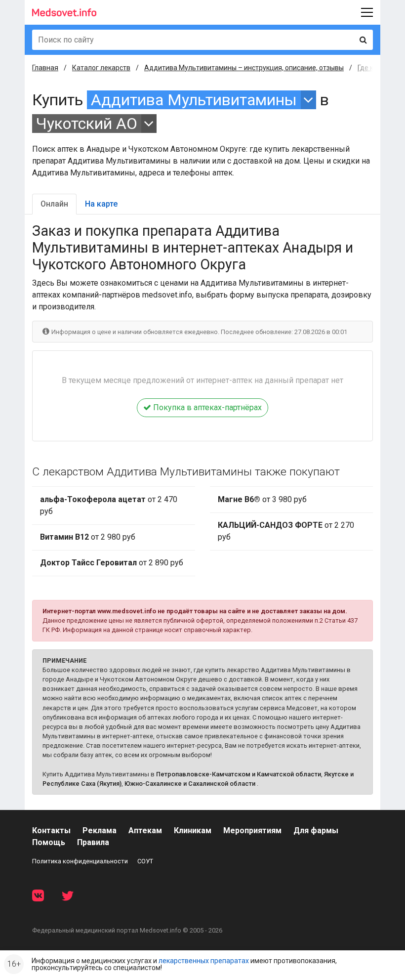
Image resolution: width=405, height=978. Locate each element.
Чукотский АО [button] (86, 123)
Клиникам (192, 830)
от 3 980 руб (262, 499)
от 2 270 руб (286, 531)
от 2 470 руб (108, 505)
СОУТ (145, 861)
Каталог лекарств (101, 68)
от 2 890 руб (111, 562)
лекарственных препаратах (204, 961)
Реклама (99, 830)
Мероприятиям (252, 830)
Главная (45, 68)
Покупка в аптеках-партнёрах (206, 407)
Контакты (51, 830)
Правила (93, 842)
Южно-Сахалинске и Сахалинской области (189, 783)
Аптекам (145, 830)
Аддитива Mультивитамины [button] (194, 99)
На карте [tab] (101, 204)
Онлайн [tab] (54, 204)
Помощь (48, 842)
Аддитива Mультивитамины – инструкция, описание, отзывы (244, 68)
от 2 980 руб (87, 537)
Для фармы (315, 830)
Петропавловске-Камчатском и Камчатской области (238, 774)
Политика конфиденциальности (80, 861)
